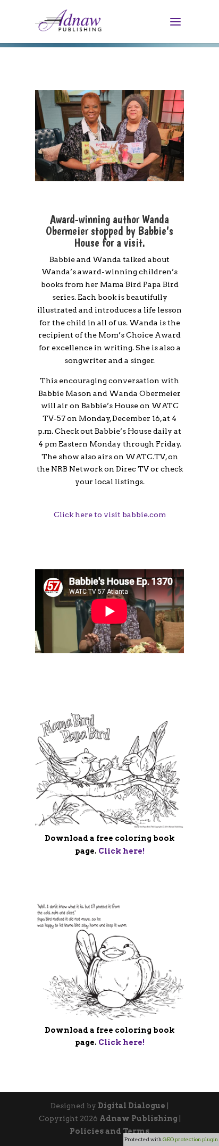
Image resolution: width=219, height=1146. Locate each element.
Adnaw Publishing (138, 1118)
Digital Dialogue (131, 1105)
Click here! (121, 851)
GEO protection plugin (190, 1139)
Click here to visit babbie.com (110, 514)
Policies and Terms (109, 1131)
